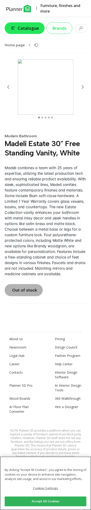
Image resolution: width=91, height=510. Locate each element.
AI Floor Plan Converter (19, 409)
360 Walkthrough (67, 398)
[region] (45, 483)
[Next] (82, 87)
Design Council (66, 347)
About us (16, 339)
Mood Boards (19, 398)
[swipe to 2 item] (45, 117)
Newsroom (17, 347)
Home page (15, 45)
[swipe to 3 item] (49, 117)
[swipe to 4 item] (52, 117)
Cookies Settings (45, 488)
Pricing (60, 339)
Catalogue (28, 28)
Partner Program (67, 355)
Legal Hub (16, 355)
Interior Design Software (66, 374)
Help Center (64, 364)
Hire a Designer (66, 407)
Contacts (16, 372)
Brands (59, 28)
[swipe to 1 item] (42, 117)
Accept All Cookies (45, 501)
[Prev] (8, 87)
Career (14, 364)
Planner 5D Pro (20, 385)
